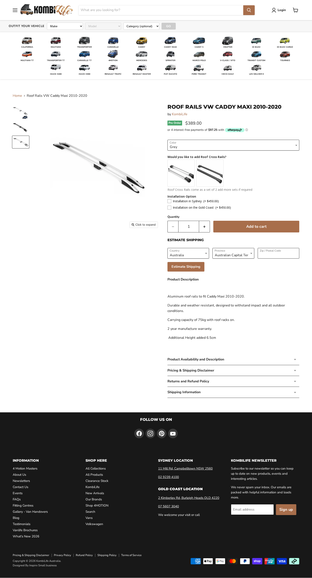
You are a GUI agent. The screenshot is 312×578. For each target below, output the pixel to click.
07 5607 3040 (168, 506)
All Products (94, 475)
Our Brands (94, 499)
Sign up (286, 509)
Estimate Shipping (185, 266)
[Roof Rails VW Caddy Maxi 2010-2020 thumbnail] (20, 112)
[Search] (249, 10)
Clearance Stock (97, 481)
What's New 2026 (26, 536)
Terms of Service (131, 555)
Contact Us (20, 487)
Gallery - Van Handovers (30, 512)
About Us (19, 475)
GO (168, 26)
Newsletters (21, 481)
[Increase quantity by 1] (204, 226)
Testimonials (21, 524)
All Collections (96, 468)
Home (17, 96)
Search (90, 512)
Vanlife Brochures (25, 530)
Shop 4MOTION (97, 505)
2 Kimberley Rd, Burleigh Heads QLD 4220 (188, 498)
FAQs (17, 499)
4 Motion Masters (25, 468)
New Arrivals (95, 493)
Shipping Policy (107, 555)
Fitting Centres (23, 505)
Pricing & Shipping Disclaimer (31, 555)
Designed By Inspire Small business (35, 565)
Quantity (173, 217)
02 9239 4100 (168, 477)
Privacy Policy (62, 555)
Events (17, 493)
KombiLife (179, 114)
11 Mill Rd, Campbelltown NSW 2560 (185, 468)
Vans (89, 518)
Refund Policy (84, 555)
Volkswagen (94, 524)
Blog (16, 518)
